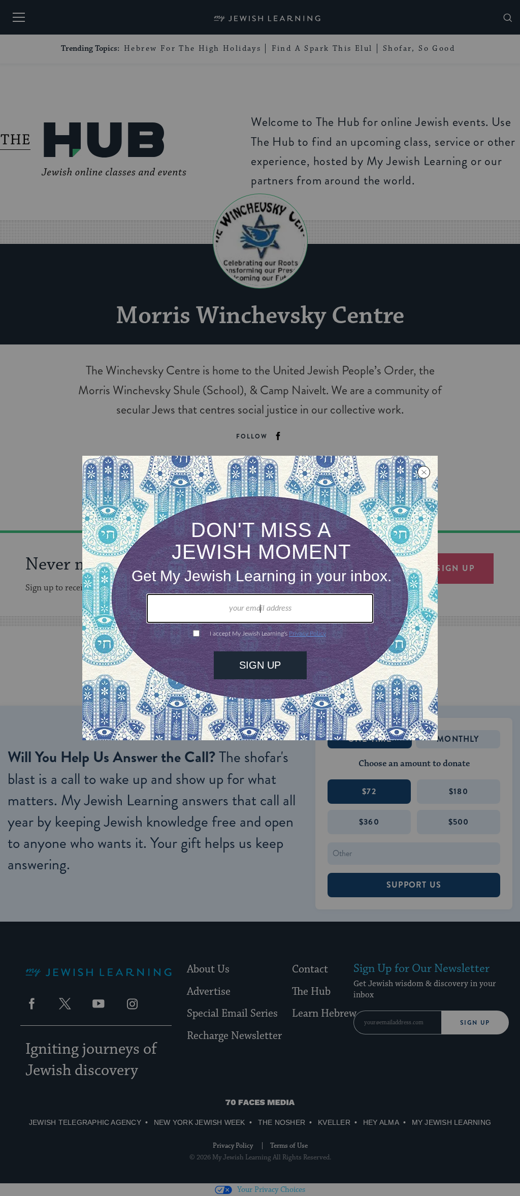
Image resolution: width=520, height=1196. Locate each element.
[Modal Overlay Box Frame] (260, 598)
